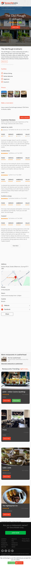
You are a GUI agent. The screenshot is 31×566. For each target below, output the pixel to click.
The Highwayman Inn (10, 506)
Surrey (12, 7)
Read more (4, 61)
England (8, 7)
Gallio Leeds (7, 468)
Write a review (25, 117)
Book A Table (16, 27)
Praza (5, 430)
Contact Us (15, 543)
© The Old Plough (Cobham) (7, 64)
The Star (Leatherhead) (14, 358)
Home (2, 7)
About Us (14, 539)
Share (7, 314)
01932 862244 (5, 290)
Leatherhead (19, 7)
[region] (15, 279)
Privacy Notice (26, 541)
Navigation (4, 543)
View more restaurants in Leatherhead (12, 363)
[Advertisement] (15, 255)
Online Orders (16, 400)
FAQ (13, 541)
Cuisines (3, 541)
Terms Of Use (25, 539)
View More (15, 246)
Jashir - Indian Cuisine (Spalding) (14, 392)
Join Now (15, 533)
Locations (3, 539)
